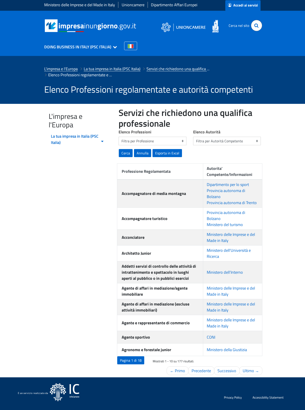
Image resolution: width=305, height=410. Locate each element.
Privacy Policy (233, 397)
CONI (211, 337)
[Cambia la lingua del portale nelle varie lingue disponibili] (130, 46)
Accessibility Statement (268, 397)
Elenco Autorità (206, 132)
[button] (78, 47)
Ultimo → (251, 371)
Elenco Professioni (135, 132)
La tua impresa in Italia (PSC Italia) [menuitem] (74, 139)
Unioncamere (133, 5)
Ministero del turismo (225, 225)
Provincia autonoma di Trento (232, 203)
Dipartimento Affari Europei (174, 5)
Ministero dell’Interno (225, 272)
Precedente (201, 371)
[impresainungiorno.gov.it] (137, 25)
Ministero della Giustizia (227, 350)
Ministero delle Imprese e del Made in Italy (79, 5)
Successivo (226, 371)
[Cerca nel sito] (256, 25)
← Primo (177, 371)
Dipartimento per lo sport (228, 185)
